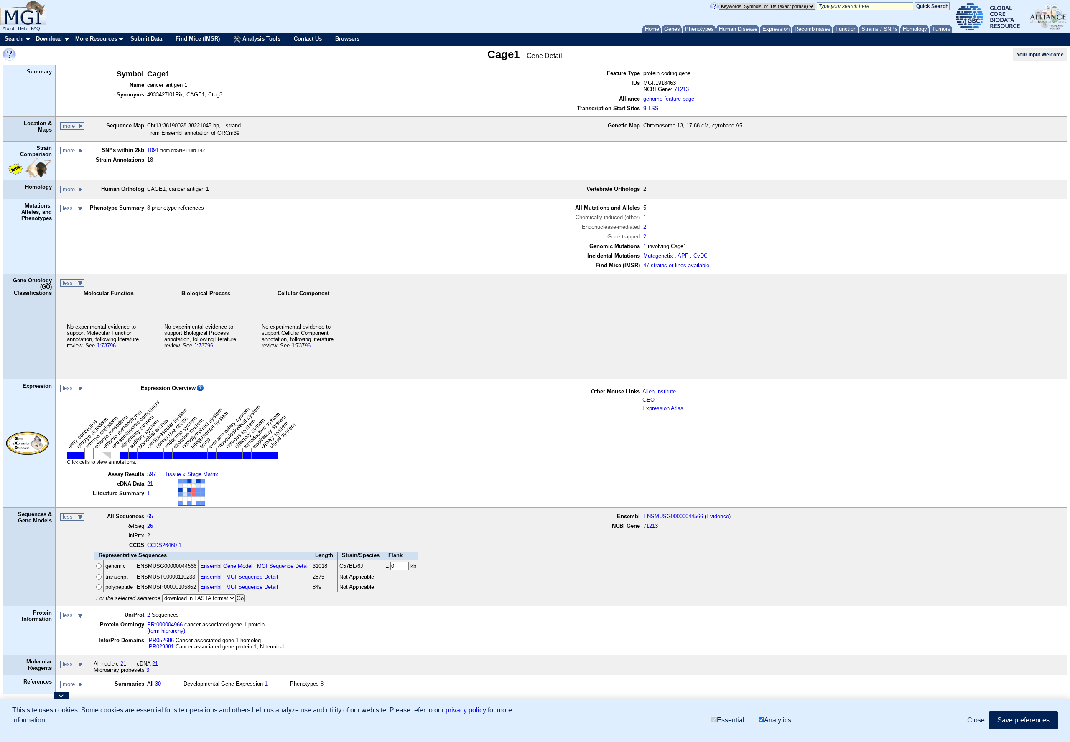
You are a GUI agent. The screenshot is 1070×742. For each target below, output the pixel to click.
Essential (730, 720)
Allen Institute (659, 391)
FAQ (35, 28)
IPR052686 (160, 640)
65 (150, 516)
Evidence (717, 516)
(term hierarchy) (166, 631)
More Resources (96, 38)
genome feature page (668, 99)
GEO (648, 400)
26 (150, 526)
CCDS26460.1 (164, 545)
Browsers (347, 38)
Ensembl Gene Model (226, 566)
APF (683, 256)
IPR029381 (160, 646)
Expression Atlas (662, 408)
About (8, 28)
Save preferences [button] (1023, 720)
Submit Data (146, 38)
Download (49, 38)
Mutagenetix (658, 256)
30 (158, 684)
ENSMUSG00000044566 (673, 516)
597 (151, 474)
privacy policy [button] (466, 710)
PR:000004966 (165, 624)
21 (150, 484)
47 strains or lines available (676, 265)
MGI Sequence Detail (283, 566)
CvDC (700, 256)
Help (22, 28)
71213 (681, 89)
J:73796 (106, 345)
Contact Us (308, 38)
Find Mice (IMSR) (198, 38)
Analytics (777, 720)
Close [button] (976, 720)
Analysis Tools (260, 38)
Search (14, 38)
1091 (153, 150)
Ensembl (211, 577)
